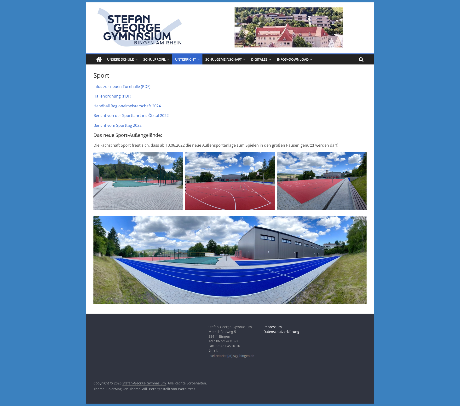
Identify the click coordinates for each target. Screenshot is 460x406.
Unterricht (185, 59)
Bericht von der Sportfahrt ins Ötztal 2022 (131, 115)
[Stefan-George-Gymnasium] (98, 59)
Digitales (259, 59)
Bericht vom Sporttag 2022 (117, 125)
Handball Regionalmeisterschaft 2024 (127, 106)
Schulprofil (154, 59)
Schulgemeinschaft (223, 59)
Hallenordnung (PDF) (112, 96)
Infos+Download (293, 59)
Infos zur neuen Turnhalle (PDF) (121, 86)
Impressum (273, 327)
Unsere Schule (120, 59)
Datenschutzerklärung (281, 331)
